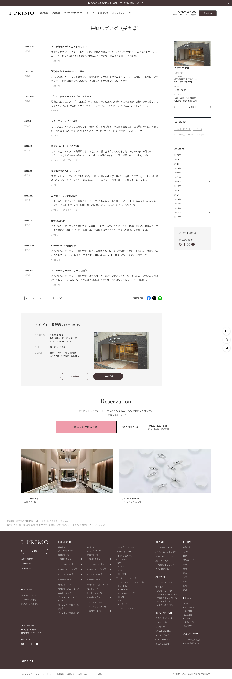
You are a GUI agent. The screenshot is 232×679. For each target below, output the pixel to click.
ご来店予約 (108, 376)
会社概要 (60, 674)
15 (53, 298)
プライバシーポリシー (44, 674)
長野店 (54, 521)
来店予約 (208, 13)
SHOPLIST (27, 661)
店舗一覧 (45, 521)
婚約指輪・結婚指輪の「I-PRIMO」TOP (22, 521)
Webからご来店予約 (85, 427)
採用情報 (70, 674)
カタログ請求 (97, 674)
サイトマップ (26, 674)
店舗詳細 (75, 376)
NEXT (59, 298)
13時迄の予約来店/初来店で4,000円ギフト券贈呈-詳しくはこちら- (116, 3)
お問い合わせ (83, 674)
